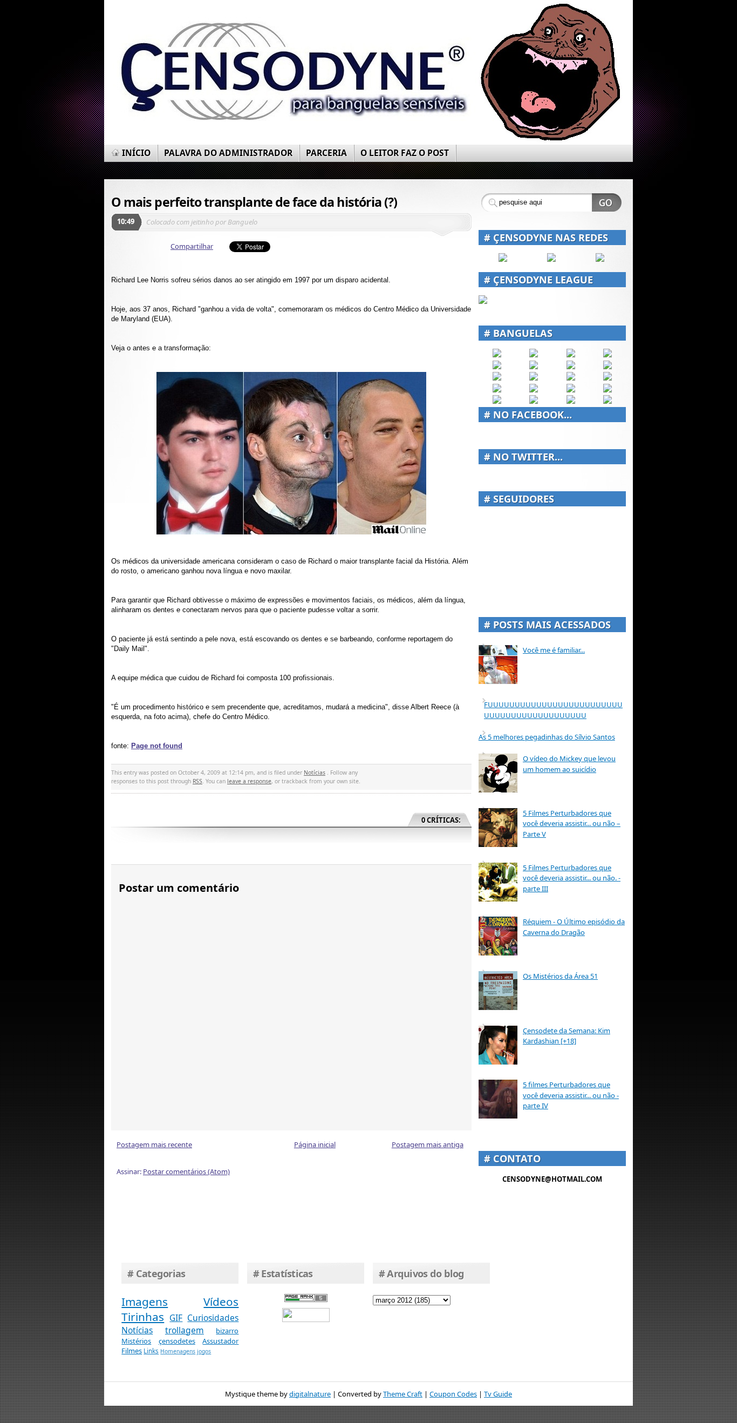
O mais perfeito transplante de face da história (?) (254, 202)
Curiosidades (212, 1318)
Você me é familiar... (554, 650)
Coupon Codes (453, 1394)
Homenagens (177, 1351)
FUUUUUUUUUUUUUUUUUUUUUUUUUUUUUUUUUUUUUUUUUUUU (553, 710)
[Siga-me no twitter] (600, 259)
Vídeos (220, 1301)
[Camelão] (607, 401)
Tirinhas (142, 1316)
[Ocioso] (571, 390)
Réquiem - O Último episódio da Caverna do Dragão (574, 927)
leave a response (249, 781)
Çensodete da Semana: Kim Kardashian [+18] (566, 1036)
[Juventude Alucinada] (571, 378)
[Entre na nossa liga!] (483, 301)
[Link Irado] (533, 401)
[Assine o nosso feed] (551, 259)
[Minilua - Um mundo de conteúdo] (607, 378)
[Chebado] (607, 366)
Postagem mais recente (154, 1144)
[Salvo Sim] (533, 378)
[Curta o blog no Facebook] (503, 259)
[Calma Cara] (497, 390)
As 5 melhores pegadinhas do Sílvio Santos (547, 737)
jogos (204, 1351)
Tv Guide (498, 1394)
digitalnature (310, 1394)
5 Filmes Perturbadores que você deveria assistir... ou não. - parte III (571, 878)
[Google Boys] (571, 355)
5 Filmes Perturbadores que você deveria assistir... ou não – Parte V (571, 823)
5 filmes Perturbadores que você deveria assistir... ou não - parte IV (571, 1095)
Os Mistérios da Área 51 (560, 976)
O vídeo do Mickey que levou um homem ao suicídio (569, 764)
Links (151, 1350)
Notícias (314, 772)
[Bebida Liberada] (497, 355)
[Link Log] (571, 401)
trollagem (184, 1330)
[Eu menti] (533, 366)
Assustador (220, 1341)
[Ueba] (607, 390)
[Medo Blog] (571, 366)
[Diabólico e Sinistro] (533, 355)
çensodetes (177, 1341)
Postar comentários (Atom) (186, 1171)
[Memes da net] (497, 378)
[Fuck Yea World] (497, 366)
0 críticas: (441, 820)
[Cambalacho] (607, 355)
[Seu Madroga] (533, 390)
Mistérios (136, 1341)
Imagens (144, 1301)
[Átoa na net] (497, 401)
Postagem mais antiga (427, 1144)
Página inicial (315, 1144)
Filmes (131, 1351)
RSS (197, 781)
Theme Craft (402, 1394)
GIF (175, 1318)
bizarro (227, 1331)
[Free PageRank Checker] (305, 1299)
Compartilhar (191, 246)
